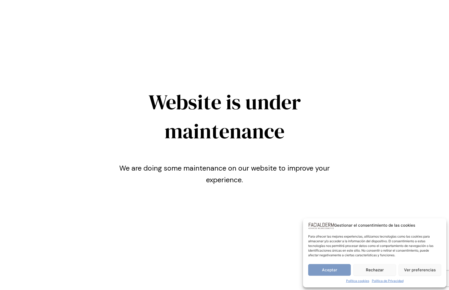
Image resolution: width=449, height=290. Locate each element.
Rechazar (375, 269)
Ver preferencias (420, 269)
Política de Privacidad (388, 281)
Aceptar (329, 269)
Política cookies (357, 281)
